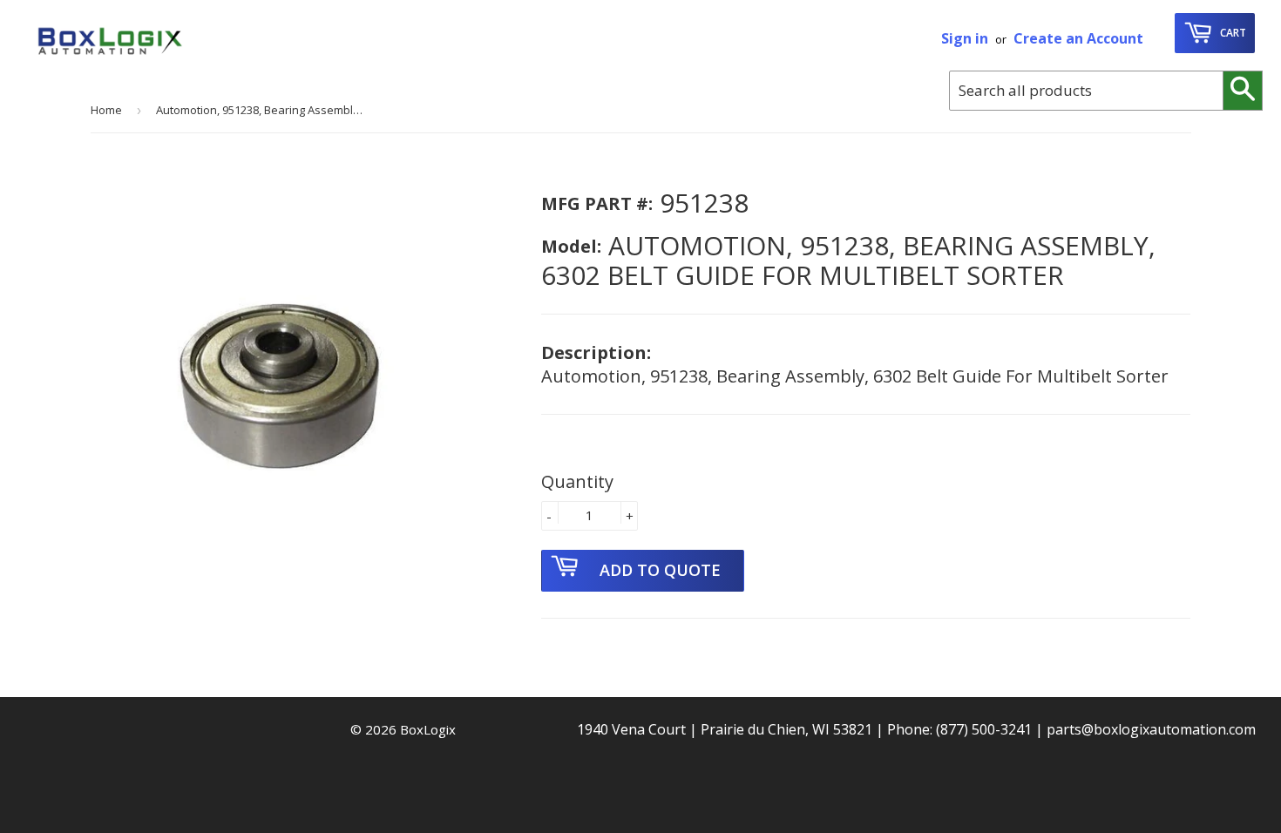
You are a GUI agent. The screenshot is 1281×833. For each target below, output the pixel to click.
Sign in (964, 38)
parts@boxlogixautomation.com (1151, 729)
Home (106, 110)
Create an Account (1078, 38)
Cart (1231, 32)
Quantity (577, 481)
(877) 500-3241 (984, 729)
